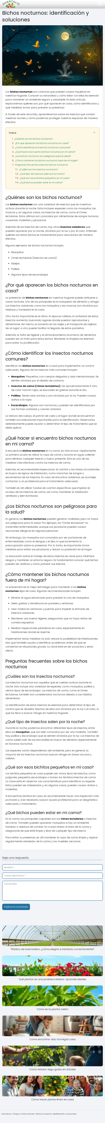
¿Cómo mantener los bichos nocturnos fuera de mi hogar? (46, 160)
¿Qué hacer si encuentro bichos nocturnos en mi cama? (45, 151)
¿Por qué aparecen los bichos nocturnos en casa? (42, 143)
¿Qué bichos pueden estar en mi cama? (41, 182)
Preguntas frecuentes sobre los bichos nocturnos (41, 164)
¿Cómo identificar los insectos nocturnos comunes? (43, 147)
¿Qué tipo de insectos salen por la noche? (42, 173)
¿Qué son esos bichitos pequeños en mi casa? (45, 178)
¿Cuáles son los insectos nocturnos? (38, 169)
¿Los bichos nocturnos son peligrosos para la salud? (43, 156)
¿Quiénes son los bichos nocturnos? (33, 138)
